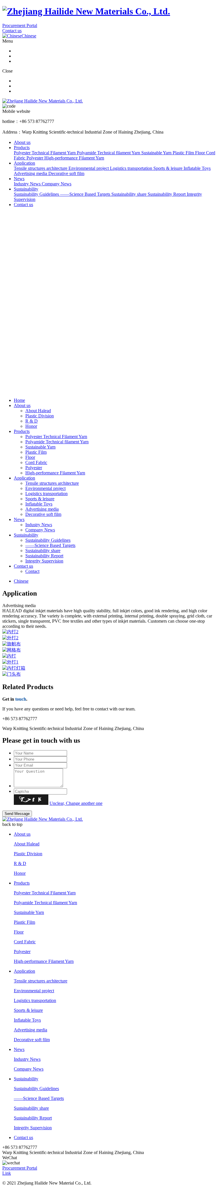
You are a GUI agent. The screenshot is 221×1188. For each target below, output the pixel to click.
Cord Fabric (36, 462)
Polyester (33, 467)
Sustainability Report (44, 555)
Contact (32, 571)
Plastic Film (36, 452)
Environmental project (45, 488)
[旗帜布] (110, 644)
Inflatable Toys (38, 503)
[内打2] (110, 632)
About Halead (38, 410)
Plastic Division (39, 415)
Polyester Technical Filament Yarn (56, 436)
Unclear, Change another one (75, 803)
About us (22, 142)
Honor (31, 426)
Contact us (12, 30)
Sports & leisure (39, 498)
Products (22, 147)
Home (19, 400)
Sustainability (26, 189)
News (19, 178)
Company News (40, 529)
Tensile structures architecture (52, 483)
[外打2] (110, 638)
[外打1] (110, 662)
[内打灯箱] (110, 668)
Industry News (38, 524)
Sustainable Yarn (40, 446)
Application (24, 163)
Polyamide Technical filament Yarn (57, 441)
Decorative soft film (43, 514)
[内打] (110, 656)
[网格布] (110, 650)
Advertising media (42, 509)
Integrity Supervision (44, 560)
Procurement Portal (19, 25)
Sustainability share (42, 550)
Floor (30, 457)
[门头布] (110, 674)
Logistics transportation (46, 493)
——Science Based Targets (50, 545)
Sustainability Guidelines (48, 540)
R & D (31, 421)
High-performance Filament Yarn (55, 472)
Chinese (21, 581)
